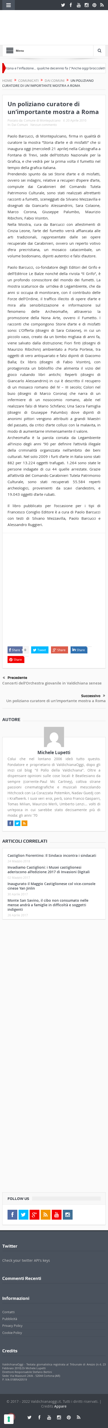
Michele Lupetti (53, 752)
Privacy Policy (12, 1325)
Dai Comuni (20, 125)
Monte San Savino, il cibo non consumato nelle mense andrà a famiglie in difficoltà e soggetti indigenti (48, 905)
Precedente (17, 677)
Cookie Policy (12, 1332)
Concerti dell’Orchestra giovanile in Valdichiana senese (52, 683)
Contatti (8, 1312)
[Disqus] (54, 990)
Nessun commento (43, 125)
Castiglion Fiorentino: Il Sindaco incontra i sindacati (52, 855)
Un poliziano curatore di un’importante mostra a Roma (56, 700)
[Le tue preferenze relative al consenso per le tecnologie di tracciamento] (9, 1419)
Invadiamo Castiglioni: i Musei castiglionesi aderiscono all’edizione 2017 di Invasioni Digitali (49, 869)
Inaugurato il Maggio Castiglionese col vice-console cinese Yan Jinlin (51, 886)
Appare (60, 1406)
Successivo (90, 696)
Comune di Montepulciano (42, 120)
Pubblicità (9, 1318)
